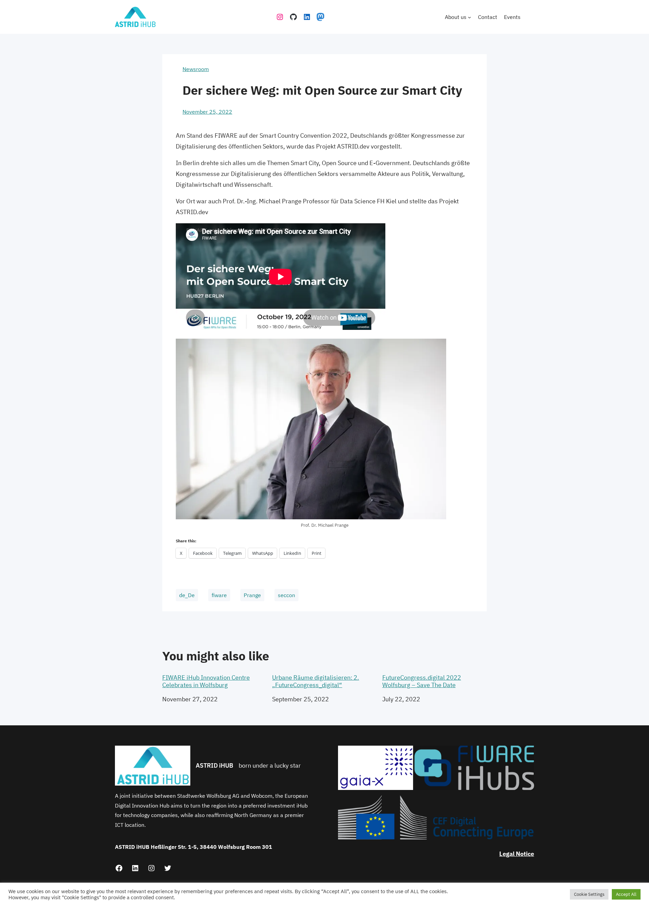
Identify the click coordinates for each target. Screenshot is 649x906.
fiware (219, 595)
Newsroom (196, 69)
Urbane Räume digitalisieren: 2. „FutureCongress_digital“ (315, 681)
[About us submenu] (469, 17)
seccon (286, 595)
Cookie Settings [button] (589, 894)
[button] (375, 768)
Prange (252, 595)
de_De (187, 595)
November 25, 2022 (207, 111)
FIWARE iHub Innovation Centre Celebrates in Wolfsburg (206, 681)
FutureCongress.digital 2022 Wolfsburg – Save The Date (421, 681)
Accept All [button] (626, 894)
